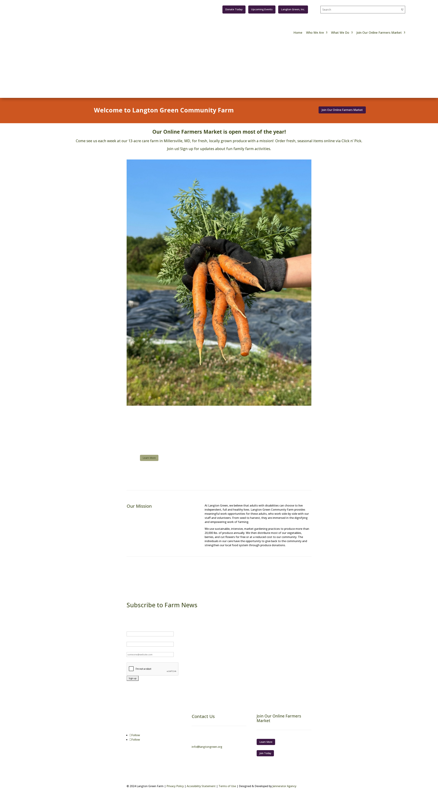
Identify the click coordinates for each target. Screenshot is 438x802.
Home (297, 32)
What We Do (340, 32)
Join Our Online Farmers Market (379, 32)
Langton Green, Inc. (293, 9)
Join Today (265, 753)
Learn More (149, 457)
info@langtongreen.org (207, 747)
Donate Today (234, 9)
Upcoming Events (262, 9)
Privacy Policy (175, 786)
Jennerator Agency (284, 786)
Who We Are (315, 32)
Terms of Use (227, 786)
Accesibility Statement (201, 786)
